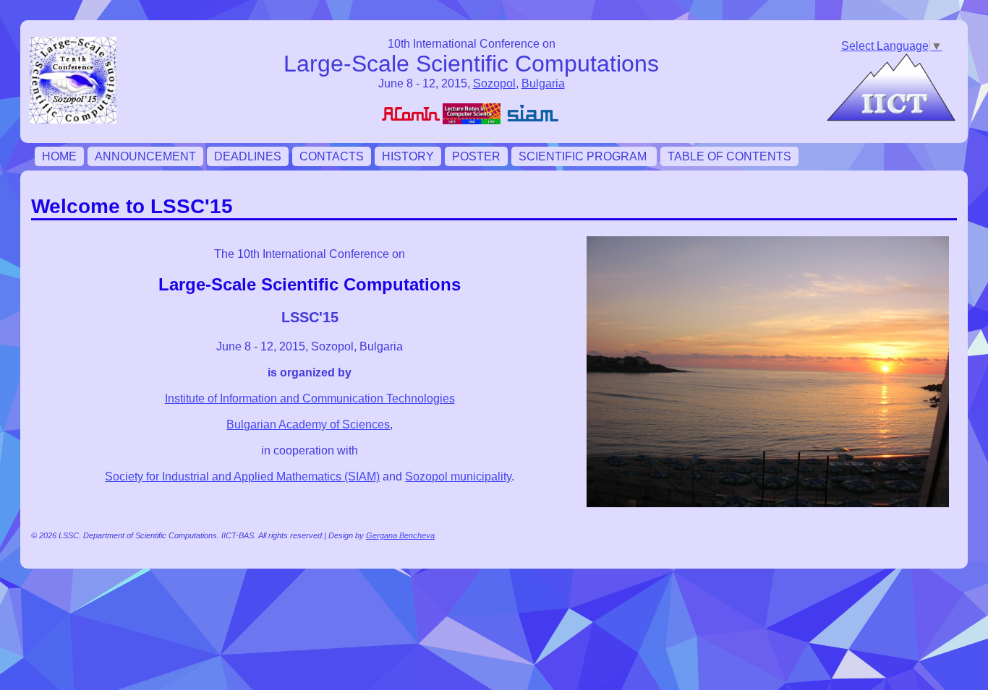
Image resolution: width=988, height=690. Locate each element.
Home (59, 156)
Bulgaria (543, 83)
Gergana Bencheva (400, 535)
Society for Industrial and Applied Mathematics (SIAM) (242, 476)
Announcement (145, 156)
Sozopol (494, 83)
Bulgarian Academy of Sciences (308, 424)
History (408, 156)
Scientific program (584, 156)
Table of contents (729, 156)
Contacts (331, 156)
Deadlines (247, 156)
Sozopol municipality (458, 476)
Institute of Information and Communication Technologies (310, 398)
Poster (476, 156)
